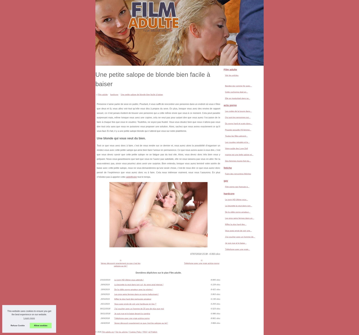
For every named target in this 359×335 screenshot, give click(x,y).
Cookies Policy (135, 332)
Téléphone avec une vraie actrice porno (201, 263)
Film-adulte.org (108, 332)
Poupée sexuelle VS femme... (238, 130)
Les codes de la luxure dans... (238, 111)
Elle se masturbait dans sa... (237, 98)
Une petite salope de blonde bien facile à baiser (142, 94)
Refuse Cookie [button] (18, 325)
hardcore (114, 94)
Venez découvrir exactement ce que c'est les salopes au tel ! (120, 264)
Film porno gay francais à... (237, 187)
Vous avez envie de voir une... (238, 231)
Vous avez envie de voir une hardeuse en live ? (135, 304)
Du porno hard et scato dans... (238, 123)
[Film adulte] (179, 33)
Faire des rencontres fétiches (238, 174)
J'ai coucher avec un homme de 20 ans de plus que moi (139, 309)
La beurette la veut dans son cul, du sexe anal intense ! (138, 285)
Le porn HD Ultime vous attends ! (129, 280)
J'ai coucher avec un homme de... (240, 237)
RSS (145, 332)
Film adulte (103, 94)
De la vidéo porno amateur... (237, 212)
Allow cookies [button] (40, 325)
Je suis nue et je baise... (236, 243)
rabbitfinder (131, 177)
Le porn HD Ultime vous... (236, 199)
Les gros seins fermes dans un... (239, 218)
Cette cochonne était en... (236, 92)
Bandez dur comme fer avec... (238, 86)
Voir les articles (231, 75)
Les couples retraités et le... (237, 142)
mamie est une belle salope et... (239, 154)
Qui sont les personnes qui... (237, 117)
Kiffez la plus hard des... (235, 224)
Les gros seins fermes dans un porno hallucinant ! (136, 294)
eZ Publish (153, 332)
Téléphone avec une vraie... (237, 249)
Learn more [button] (29, 318)
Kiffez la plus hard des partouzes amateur (132, 299)
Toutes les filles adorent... (236, 136)
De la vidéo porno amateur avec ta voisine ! (133, 289)
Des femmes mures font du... (238, 161)
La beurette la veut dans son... (238, 206)
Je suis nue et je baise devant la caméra (132, 314)
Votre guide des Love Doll (236, 148)
